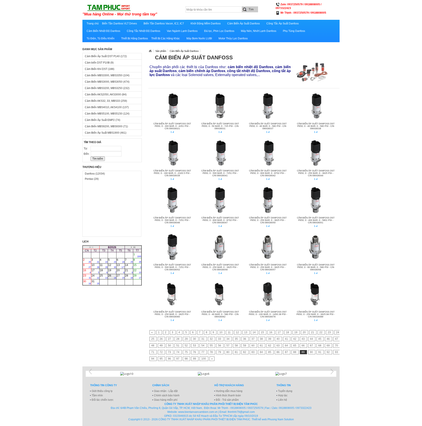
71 (153, 352)
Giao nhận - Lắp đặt (166, 391)
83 (253, 352)
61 (262, 345)
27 (120, 276)
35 (236, 338)
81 (236, 352)
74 (178, 352)
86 (278, 352)
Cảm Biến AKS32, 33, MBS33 (106, 100)
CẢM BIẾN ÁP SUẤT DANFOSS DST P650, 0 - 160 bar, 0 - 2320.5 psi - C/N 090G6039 (172, 173)
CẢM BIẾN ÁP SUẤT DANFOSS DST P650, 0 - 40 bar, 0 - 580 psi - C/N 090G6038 (316, 126)
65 (295, 345)
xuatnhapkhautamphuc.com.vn (137, 10)
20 (120, 271)
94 (153, 358)
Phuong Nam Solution (280, 419)
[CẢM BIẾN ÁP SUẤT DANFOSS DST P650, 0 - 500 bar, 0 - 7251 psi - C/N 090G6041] (220, 153)
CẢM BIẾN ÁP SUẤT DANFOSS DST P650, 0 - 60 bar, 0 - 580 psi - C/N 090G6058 (316, 267)
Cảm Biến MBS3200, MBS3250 (107, 88)
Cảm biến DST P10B (99, 62)
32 (211, 338)
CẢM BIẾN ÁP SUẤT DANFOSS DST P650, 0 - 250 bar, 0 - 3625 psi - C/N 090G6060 (172, 314)
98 (186, 358)
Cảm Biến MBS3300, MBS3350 (107, 75)
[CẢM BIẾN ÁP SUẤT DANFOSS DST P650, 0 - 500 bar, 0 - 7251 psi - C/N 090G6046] (172, 200)
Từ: (86, 148)
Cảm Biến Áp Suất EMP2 (102, 120)
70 (336, 345)
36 (245, 338)
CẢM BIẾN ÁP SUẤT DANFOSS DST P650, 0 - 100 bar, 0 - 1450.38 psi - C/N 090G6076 (268, 314)
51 (178, 345)
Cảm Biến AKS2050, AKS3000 (106, 94)
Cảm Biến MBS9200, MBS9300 (106, 126)
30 (87, 282)
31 (95, 282)
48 (153, 345)
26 (112, 276)
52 (186, 345)
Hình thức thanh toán (228, 395)
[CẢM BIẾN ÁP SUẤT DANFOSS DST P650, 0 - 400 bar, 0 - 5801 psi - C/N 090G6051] (315, 200)
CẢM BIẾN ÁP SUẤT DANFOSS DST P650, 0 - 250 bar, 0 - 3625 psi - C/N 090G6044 (316, 173)
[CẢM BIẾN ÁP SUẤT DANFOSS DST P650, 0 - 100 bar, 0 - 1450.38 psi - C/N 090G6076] (267, 294)
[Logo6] (211, 374)
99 (195, 358)
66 (303, 345)
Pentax (92, 178)
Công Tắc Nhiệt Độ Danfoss (143, 31)
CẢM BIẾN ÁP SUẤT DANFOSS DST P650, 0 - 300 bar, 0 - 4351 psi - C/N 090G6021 (172, 126)
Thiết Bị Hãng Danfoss (134, 38)
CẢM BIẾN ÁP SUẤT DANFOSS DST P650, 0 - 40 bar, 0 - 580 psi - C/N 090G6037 (268, 126)
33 (220, 338)
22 (137, 271)
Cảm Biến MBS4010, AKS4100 (107, 107)
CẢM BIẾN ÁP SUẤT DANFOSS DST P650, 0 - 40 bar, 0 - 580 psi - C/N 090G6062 (220, 314)
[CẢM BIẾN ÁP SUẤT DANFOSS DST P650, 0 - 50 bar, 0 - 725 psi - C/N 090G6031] (220, 106)
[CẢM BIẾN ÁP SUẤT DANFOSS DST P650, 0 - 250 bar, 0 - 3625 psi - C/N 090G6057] (267, 247)
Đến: (87, 153)
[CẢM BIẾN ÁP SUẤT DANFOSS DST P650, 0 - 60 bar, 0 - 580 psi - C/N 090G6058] (315, 247)
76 (195, 352)
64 (287, 345)
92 (328, 352)
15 (137, 266)
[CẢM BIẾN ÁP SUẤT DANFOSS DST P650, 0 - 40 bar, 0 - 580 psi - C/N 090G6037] (267, 106)
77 (203, 352)
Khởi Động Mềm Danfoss (206, 23)
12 (112, 266)
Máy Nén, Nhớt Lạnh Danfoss (258, 31)
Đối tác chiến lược (102, 399)
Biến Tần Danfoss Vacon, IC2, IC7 (164, 23)
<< (90, 247)
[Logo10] (133, 374)
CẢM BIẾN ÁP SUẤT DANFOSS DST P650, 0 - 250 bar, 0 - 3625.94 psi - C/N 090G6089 (315, 314)
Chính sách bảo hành (167, 395)
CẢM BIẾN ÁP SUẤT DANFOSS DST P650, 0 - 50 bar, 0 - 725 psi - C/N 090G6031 (220, 126)
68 (320, 345)
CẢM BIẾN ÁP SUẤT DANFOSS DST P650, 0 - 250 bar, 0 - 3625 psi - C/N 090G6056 (220, 267)
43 (303, 338)
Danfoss (95, 173)
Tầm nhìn (97, 395)
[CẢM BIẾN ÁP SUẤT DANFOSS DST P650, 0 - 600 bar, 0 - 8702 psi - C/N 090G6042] (267, 153)
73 (170, 352)
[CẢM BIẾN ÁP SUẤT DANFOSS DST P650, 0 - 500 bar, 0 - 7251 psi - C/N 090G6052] (172, 247)
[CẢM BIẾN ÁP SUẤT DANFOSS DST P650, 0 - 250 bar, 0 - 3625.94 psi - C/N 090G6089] (315, 294)
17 (95, 271)
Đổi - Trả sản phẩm (227, 399)
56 (220, 345)
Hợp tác (282, 395)
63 (278, 345)
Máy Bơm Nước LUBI (199, 38)
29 (137, 276)
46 (328, 338)
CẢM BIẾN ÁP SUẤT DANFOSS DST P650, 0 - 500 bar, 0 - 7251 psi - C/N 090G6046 (172, 220)
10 (95, 266)
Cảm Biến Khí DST (99, 69)
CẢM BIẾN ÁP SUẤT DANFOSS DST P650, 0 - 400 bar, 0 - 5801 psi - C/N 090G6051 (316, 220)
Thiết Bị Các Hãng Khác (165, 38)
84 (262, 352)
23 (87, 276)
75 (186, 352)
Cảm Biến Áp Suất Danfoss (243, 23)
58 (236, 345)
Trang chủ (93, 23)
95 (161, 358)
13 (120, 266)
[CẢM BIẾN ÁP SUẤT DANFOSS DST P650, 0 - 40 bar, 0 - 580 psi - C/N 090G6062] (220, 294)
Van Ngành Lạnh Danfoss (182, 31)
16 (87, 271)
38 (262, 338)
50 (170, 345)
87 (287, 352)
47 (336, 338)
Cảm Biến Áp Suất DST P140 (106, 56)
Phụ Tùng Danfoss (294, 31)
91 (320, 352)
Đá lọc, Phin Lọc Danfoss (219, 31)
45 (320, 338)
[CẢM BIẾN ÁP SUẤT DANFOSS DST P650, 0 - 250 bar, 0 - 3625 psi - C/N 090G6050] (267, 200)
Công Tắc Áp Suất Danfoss (282, 23)
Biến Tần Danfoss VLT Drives (119, 23)
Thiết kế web (259, 419)
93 (336, 352)
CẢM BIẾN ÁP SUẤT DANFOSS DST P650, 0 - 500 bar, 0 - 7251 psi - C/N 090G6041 (220, 173)
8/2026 (112, 247)
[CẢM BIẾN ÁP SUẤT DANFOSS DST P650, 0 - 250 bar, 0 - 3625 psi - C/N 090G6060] (172, 294)
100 (204, 358)
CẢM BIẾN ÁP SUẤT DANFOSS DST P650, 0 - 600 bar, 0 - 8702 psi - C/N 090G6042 (268, 173)
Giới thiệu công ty (102, 391)
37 (253, 338)
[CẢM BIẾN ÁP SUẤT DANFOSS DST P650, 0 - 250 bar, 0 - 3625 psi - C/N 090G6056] (220, 247)
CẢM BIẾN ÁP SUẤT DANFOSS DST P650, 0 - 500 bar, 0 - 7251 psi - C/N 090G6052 (172, 267)
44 (312, 338)
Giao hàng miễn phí (165, 399)
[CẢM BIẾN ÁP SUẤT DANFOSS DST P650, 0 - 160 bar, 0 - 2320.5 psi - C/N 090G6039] (172, 153)
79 (220, 352)
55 (211, 345)
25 (103, 276)
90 (312, 352)
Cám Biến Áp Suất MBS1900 (105, 132)
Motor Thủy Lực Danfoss (233, 38)
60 (253, 345)
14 (129, 266)
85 (270, 352)
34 (228, 338)
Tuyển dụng (285, 391)
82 (245, 352)
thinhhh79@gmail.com (241, 411)
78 (211, 352)
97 (178, 358)
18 (103, 271)
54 (203, 345)
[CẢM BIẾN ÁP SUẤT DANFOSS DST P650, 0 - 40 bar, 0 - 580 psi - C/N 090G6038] (315, 106)
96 (170, 358)
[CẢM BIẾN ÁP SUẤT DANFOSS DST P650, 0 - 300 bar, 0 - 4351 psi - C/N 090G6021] (172, 106)
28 (129, 276)
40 (278, 338)
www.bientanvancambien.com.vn (198, 411)
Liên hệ (282, 399)
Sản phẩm (160, 51)
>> (134, 247)
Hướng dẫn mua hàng (229, 391)
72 (161, 352)
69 (328, 345)
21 (129, 271)
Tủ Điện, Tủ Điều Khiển (101, 38)
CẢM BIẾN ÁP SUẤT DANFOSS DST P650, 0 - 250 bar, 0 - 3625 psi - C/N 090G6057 (268, 267)
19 (112, 271)
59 (245, 345)
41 (287, 338)
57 (228, 345)
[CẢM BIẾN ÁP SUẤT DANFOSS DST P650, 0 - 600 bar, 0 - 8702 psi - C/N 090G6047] (220, 200)
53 (195, 345)
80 (228, 352)
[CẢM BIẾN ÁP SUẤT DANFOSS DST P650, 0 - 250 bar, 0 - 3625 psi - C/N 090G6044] (315, 153)
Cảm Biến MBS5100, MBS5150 (107, 113)
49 (161, 345)
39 (270, 338)
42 (295, 338)
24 (95, 276)
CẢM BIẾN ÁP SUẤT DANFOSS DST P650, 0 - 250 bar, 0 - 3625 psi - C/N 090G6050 (268, 220)
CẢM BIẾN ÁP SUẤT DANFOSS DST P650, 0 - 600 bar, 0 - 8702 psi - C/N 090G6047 (220, 220)
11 (103, 266)
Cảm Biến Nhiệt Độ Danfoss (103, 31)
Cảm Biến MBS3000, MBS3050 (107, 81)
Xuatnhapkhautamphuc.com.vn (150, 51)
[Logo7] (288, 374)
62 (270, 345)
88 (295, 352)
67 (312, 345)
